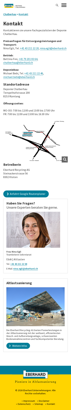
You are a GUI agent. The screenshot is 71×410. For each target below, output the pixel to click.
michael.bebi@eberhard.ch (19, 77)
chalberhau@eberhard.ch (18, 62)
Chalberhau (9, 14)
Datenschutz (24, 404)
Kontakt (23, 14)
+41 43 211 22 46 (33, 73)
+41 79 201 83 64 (28, 59)
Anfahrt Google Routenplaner (27, 193)
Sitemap (38, 404)
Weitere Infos (19, 345)
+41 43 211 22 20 (29, 48)
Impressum (29, 400)
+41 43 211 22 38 (18, 263)
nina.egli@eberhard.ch (53, 48)
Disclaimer (44, 400)
